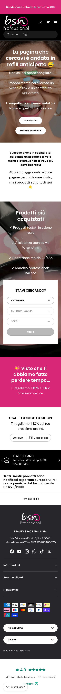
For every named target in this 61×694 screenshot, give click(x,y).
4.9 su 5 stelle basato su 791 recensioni (30, 677)
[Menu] (55, 22)
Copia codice (41, 437)
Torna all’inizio (30, 498)
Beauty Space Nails (20, 650)
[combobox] (30, 34)
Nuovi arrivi (30, 120)
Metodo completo (30, 130)
